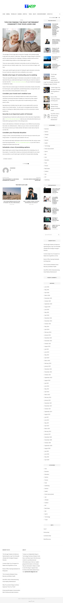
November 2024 (48, 321)
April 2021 (47, 425)
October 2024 (48, 323)
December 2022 (48, 369)
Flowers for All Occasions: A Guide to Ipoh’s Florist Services (55, 50)
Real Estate (47, 168)
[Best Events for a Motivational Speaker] (47, 58)
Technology (47, 146)
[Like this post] (23, 163)
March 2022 (47, 394)
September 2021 (48, 411)
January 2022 (48, 400)
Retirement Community (7, 158)
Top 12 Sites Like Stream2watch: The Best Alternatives (56, 190)
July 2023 (47, 349)
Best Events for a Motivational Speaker (56, 58)
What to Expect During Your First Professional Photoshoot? (56, 41)
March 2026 (47, 295)
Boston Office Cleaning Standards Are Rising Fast (55, 98)
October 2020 (48, 442)
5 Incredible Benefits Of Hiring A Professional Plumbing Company (55, 200)
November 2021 (48, 406)
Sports (46, 151)
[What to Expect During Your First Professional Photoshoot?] (31, 193)
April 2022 (47, 391)
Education (47, 160)
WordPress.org (47, 539)
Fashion (46, 131)
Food (46, 163)
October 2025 (48, 301)
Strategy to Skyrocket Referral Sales (55, 219)
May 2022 (47, 389)
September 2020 (48, 445)
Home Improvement (49, 148)
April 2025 (47, 315)
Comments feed (47, 535)
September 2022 (48, 377)
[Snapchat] (59, 17)
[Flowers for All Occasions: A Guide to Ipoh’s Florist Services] (47, 50)
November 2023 (48, 340)
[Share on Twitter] (25, 163)
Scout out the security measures (12, 119)
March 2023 (47, 360)
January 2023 (48, 366)
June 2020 (47, 454)
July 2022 (47, 383)
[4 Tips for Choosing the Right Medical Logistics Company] (47, 210)
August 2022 (47, 380)
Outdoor (46, 171)
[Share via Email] (28, 163)
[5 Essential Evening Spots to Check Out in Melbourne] (47, 66)
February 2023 (48, 363)
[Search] (59, 14)
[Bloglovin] (57, 17)
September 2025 (48, 304)
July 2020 (47, 451)
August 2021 (47, 414)
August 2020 (47, 448)
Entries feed (46, 532)
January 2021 (48, 434)
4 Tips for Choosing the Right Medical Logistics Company (55, 211)
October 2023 (48, 343)
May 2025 (47, 312)
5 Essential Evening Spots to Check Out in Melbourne (56, 66)
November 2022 (48, 372)
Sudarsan (19, 26)
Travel (46, 137)
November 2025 (48, 298)
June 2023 (47, 352)
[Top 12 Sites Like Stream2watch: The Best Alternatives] (47, 190)
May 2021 (47, 423)
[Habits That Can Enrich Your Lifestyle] (47, 227)
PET (45, 177)
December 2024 (48, 318)
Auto (46, 157)
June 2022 (47, 386)
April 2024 (47, 329)
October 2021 (48, 408)
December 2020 (48, 437)
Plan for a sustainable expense (23, 142)
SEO (45, 154)
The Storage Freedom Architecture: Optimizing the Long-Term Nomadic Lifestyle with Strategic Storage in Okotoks (55, 29)
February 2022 (48, 397)
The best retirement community (18, 82)
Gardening (47, 180)
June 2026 (47, 287)
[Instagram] (52, 17)
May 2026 (47, 289)
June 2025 (47, 309)
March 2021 (47, 428)
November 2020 (48, 440)
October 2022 (48, 374)
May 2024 (47, 326)
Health (46, 143)
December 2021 (48, 403)
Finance (46, 165)
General (46, 140)
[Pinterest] (53, 17)
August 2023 (47, 346)
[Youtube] (56, 17)
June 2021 (47, 420)
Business (47, 129)
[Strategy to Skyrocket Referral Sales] (47, 219)
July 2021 (47, 417)
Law (45, 174)
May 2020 (47, 457)
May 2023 (47, 355)
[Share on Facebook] (24, 163)
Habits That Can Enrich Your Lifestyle (56, 226)
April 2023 (47, 357)
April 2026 (47, 292)
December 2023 (48, 338)
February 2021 (48, 431)
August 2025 (47, 306)
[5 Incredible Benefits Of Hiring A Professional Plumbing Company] (47, 199)
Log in (45, 529)
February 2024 (48, 332)
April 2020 (47, 459)
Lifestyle (46, 134)
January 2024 (48, 335)
